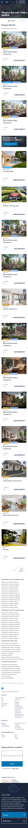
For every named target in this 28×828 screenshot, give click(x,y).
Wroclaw (17, 691)
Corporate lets (4, 703)
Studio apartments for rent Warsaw (9, 643)
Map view (24, 21)
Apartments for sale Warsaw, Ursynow (9, 630)
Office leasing (18, 699)
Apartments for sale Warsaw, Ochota (9, 618)
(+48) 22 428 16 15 (22, 1)
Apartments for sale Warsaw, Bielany (9, 612)
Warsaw (9, 691)
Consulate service (19, 706)
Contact (16, 738)
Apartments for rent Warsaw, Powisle (9, 591)
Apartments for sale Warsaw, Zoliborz (9, 638)
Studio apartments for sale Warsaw (9, 664)
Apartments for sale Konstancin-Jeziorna (10, 614)
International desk (19, 708)
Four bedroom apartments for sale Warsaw (10, 672)
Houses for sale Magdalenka (7, 678)
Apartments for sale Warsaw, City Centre (10, 628)
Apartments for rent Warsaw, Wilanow (9, 603)
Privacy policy (18, 727)
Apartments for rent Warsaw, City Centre (10, 599)
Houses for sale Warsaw (6, 676)
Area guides (17, 726)
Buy (2, 697)
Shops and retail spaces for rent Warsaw (10, 657)
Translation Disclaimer (20, 729)
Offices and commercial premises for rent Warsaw (12, 659)
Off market (17, 709)
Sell (2, 700)
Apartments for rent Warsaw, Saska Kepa (10, 597)
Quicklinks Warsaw (5, 726)
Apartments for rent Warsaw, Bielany (9, 582)
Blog (16, 736)
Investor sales (18, 711)
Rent (2, 699)
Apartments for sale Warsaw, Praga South (10, 622)
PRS (2, 706)
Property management (20, 697)
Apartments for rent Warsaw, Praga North (10, 595)
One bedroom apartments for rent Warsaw (10, 645)
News (16, 735)
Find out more (9, 144)
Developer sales (18, 717)
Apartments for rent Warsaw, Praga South (10, 593)
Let (2, 702)
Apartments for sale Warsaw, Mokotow (10, 616)
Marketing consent (11, 768)
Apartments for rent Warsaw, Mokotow (10, 586)
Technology (3, 724)
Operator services (19, 714)
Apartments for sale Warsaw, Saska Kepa (10, 626)
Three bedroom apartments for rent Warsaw (11, 649)
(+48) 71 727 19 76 (22, 3)
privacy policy (5, 810)
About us (3, 735)
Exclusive (3, 723)
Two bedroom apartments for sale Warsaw (10, 668)
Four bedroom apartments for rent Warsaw (10, 651)
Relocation (17, 705)
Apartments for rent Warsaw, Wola (9, 605)
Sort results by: (9, 28)
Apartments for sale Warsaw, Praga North (10, 624)
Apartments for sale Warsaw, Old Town (10, 632)
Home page (3, 691)
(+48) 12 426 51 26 (21, 2)
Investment (3, 705)
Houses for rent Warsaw (6, 655)
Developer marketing (19, 715)
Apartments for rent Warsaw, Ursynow (9, 601)
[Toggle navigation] (6, 2)
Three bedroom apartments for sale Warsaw (11, 670)
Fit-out (16, 700)
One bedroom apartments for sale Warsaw (10, 666)
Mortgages (17, 702)
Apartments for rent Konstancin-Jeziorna (10, 584)
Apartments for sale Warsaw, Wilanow (9, 634)
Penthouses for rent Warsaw (7, 653)
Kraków (13, 691)
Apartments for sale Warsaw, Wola (9, 636)
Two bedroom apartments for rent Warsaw (10, 647)
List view (13, 21)
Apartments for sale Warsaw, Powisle (9, 620)
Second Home (18, 712)
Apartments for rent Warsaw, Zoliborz (9, 607)
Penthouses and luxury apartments (9, 674)
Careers (3, 736)
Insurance (17, 703)
